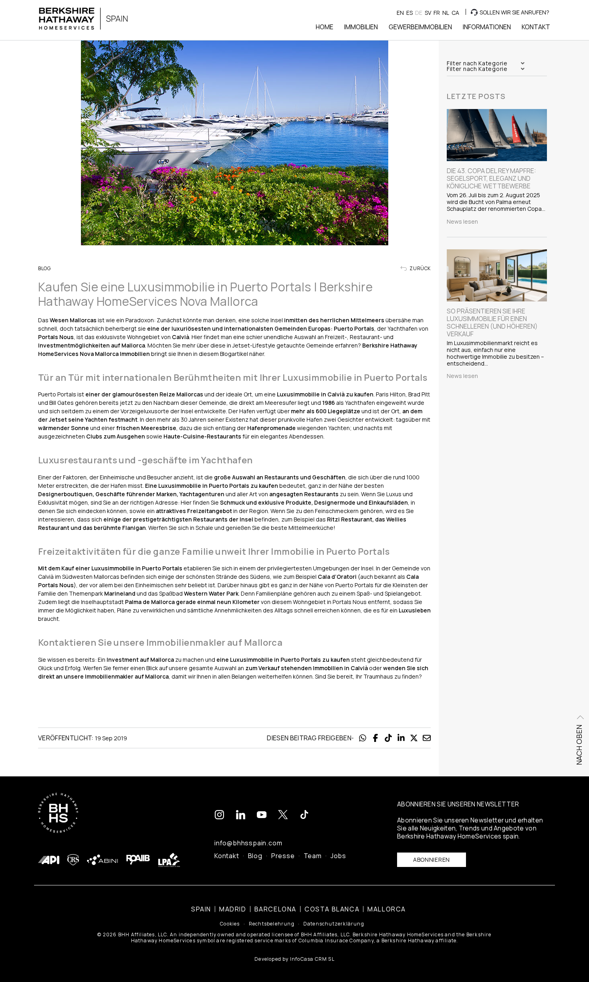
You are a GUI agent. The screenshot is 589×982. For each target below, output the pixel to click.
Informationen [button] (487, 26)
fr (437, 12)
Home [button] (324, 26)
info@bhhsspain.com (248, 843)
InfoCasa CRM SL (312, 959)
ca (455, 12)
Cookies (230, 924)
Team (313, 856)
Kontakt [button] (536, 26)
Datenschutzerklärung (333, 924)
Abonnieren (431, 859)
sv (428, 12)
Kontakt (226, 856)
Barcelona (275, 909)
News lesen (462, 221)
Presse (283, 856)
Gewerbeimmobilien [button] (420, 26)
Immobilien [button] (361, 26)
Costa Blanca (332, 909)
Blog (255, 856)
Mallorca (386, 909)
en (400, 12)
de (418, 12)
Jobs (338, 856)
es (409, 12)
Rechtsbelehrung (271, 924)
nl (445, 12)
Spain (201, 909)
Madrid (232, 909)
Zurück (420, 268)
